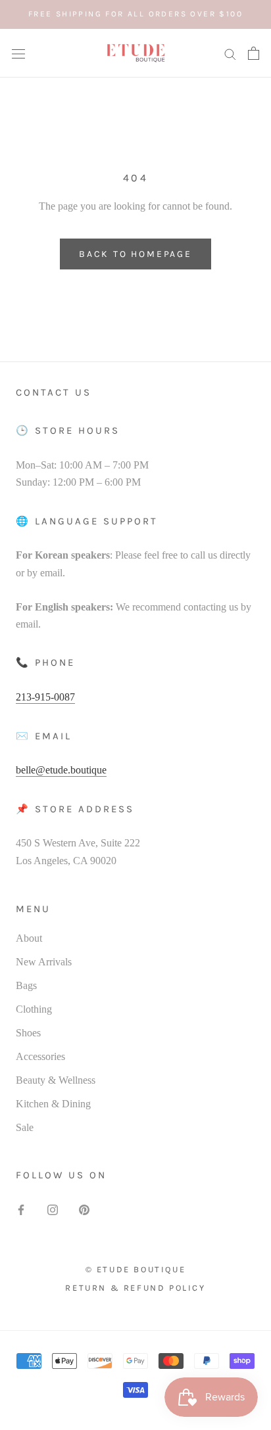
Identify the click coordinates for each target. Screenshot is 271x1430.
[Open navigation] (18, 53)
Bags (26, 985)
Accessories (40, 1056)
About (29, 938)
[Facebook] (21, 1209)
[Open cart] (253, 53)
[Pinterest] (84, 1209)
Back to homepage (135, 254)
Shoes (28, 1032)
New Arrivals (44, 961)
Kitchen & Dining (53, 1103)
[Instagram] (52, 1209)
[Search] (230, 53)
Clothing (34, 1009)
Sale (25, 1127)
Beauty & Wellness (55, 1080)
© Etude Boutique (136, 1269)
